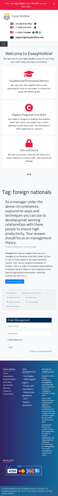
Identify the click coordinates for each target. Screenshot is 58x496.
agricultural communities (32, 293)
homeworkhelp (32, 302)
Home (5, 373)
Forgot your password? (41, 351)
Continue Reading (13, 281)
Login (10, 347)
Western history (13, 306)
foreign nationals (14, 302)
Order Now (7, 382)
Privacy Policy (8, 394)
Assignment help (14, 297)
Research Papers (9, 379)
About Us (6, 388)
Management (11, 293)
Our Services (8, 385)
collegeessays (31, 297)
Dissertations (8, 376)
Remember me (15, 339)
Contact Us (7, 391)
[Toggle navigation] (4, 44)
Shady (33, 247)
